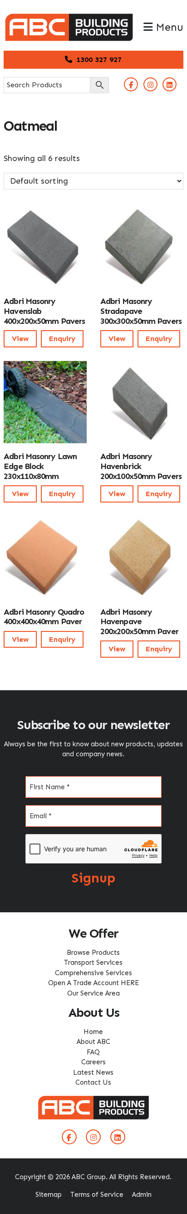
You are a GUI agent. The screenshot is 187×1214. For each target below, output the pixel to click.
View (20, 338)
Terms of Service (96, 1194)
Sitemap (48, 1194)
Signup (93, 878)
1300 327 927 (98, 59)
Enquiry (62, 338)
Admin (142, 1194)
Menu (168, 27)
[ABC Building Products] (69, 18)
